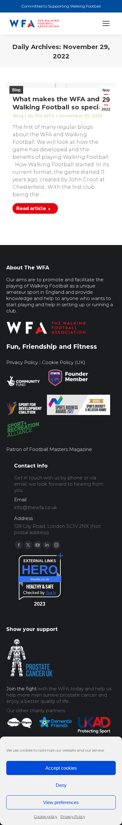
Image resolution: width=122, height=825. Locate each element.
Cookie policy (45, 816)
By (41, 115)
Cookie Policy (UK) (63, 362)
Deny (61, 785)
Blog (16, 90)
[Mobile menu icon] (106, 23)
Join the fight (21, 689)
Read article (31, 208)
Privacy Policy (72, 816)
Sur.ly (51, 592)
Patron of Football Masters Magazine (49, 449)
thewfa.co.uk (40, 579)
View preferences (61, 802)
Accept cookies (61, 768)
